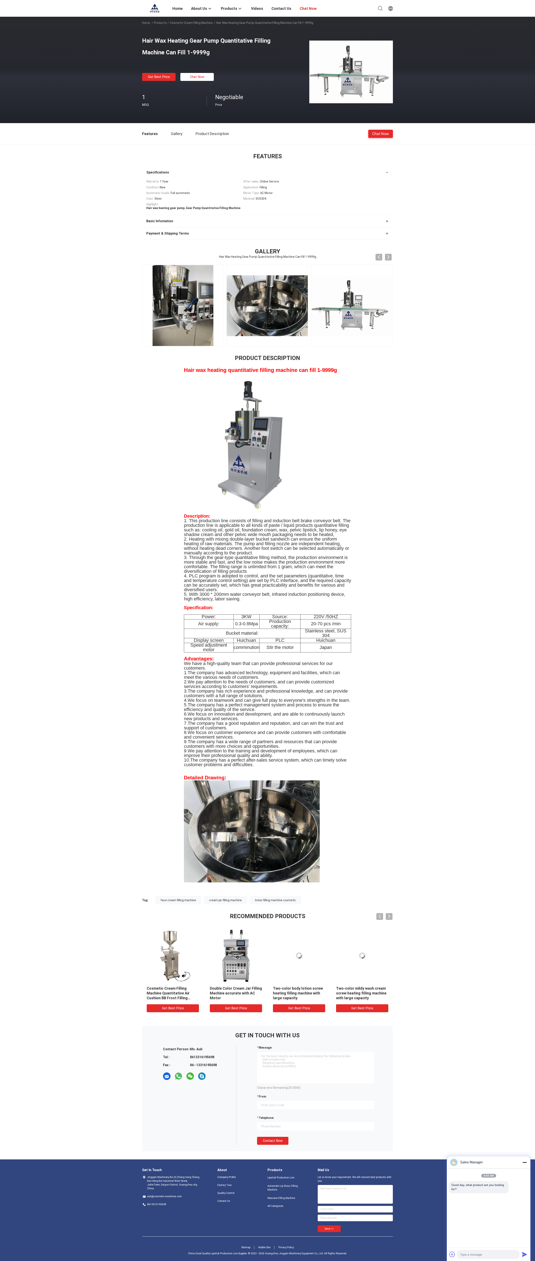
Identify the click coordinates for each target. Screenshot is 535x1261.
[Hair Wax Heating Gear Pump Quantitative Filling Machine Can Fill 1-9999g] (351, 71)
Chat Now (197, 77)
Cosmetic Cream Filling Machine (191, 22)
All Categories (275, 1206)
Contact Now (273, 1141)
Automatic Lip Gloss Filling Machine (283, 1187)
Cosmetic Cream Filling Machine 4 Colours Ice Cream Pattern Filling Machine (361, 993)
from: (263, 1096)
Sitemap (245, 1247)
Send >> (329, 1228)
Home (146, 22)
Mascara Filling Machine (281, 1198)
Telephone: (266, 1117)
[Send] (524, 1254)
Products (160, 22)
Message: (265, 1047)
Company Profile (226, 1177)
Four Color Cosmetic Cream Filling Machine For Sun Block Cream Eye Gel (172, 993)
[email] (167, 1076)
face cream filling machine (178, 900)
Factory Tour (224, 1185)
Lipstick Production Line (281, 1177)
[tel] (213, 1076)
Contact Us (223, 1201)
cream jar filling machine (225, 900)
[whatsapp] (178, 1076)
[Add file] (452, 1254)
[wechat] (190, 1076)
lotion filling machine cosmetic (275, 900)
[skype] (202, 1076)
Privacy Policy (286, 1247)
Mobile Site (264, 1247)
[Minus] (524, 1162)
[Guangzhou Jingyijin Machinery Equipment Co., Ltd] (154, 8)
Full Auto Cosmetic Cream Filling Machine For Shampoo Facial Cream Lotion (297, 993)
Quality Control (225, 1193)
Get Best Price (159, 77)
